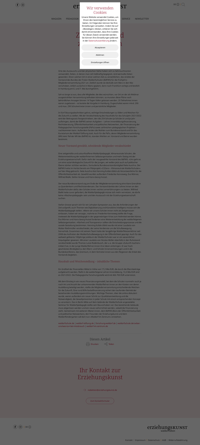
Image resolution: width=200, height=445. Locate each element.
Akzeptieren (100, 47)
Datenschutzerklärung (99, 40)
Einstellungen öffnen (100, 62)
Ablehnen (100, 55)
